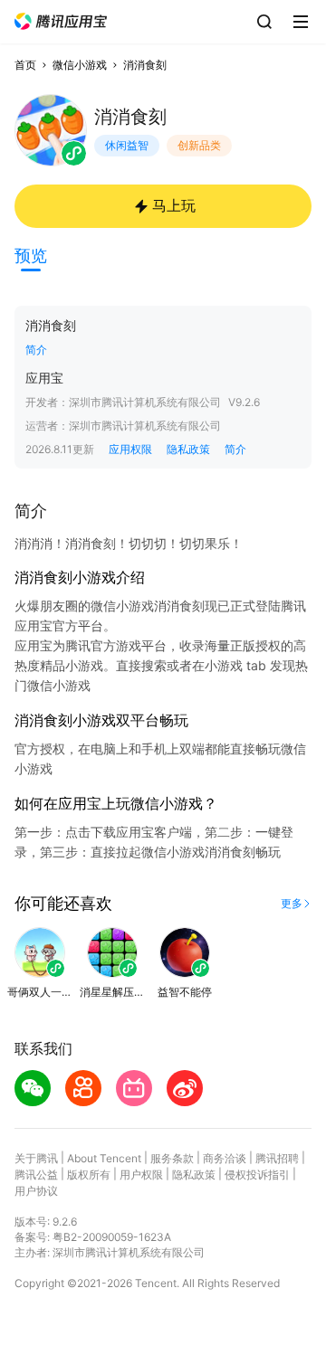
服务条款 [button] (172, 1158)
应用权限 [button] (130, 449)
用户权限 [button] (141, 1174)
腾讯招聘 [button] (277, 1158)
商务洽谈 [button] (224, 1158)
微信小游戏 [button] (80, 64)
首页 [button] (25, 64)
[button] (60, 21)
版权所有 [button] (88, 1174)
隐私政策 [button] (188, 449)
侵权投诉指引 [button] (257, 1174)
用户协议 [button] (36, 1191)
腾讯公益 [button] (36, 1174)
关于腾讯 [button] (36, 1158)
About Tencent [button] (104, 1158)
